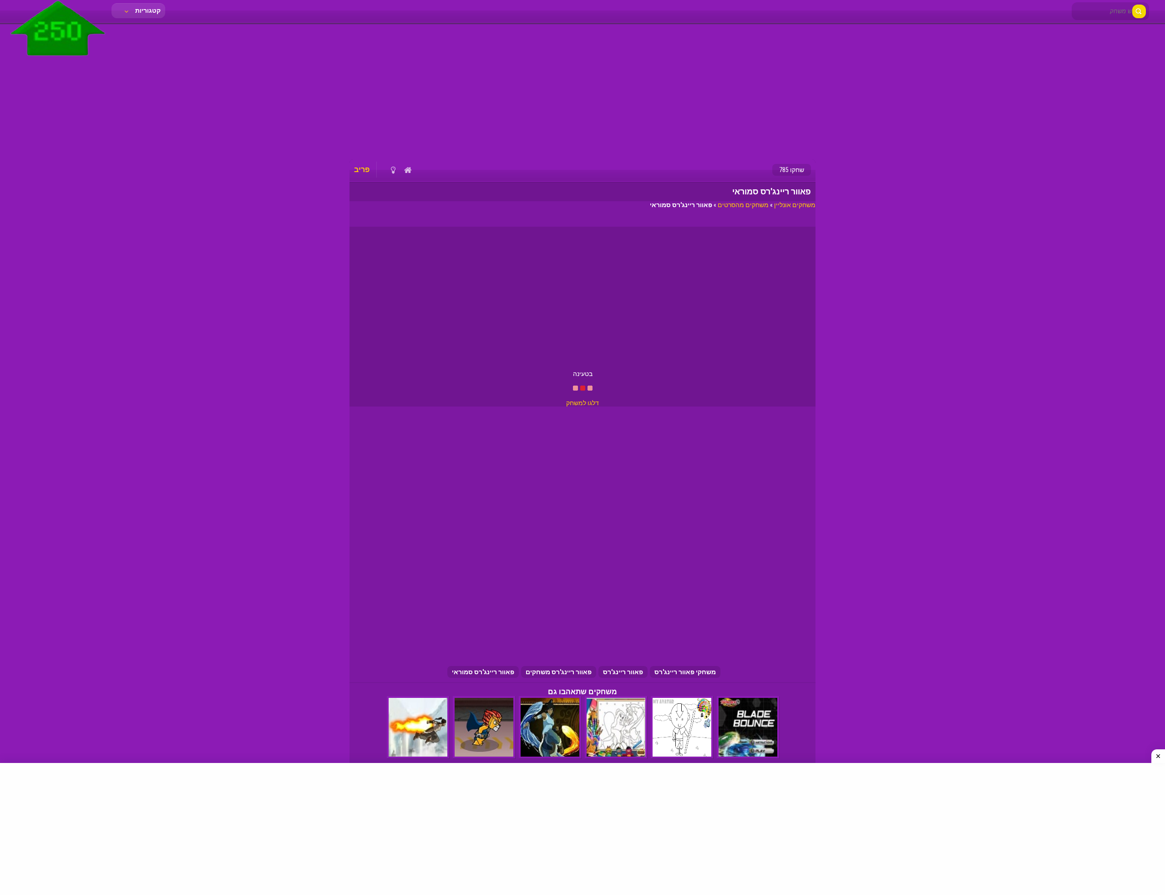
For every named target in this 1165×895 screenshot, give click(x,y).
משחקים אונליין (795, 204)
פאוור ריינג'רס (623, 672)
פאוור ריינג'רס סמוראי (483, 672)
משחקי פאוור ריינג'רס (685, 672)
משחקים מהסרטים (743, 204)
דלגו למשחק (582, 403)
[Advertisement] (583, 91)
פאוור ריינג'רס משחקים (559, 672)
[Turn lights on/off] (393, 169)
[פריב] (58, 57)
